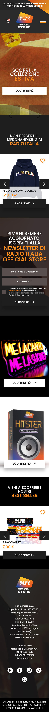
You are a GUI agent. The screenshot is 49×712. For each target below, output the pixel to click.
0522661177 (39, 705)
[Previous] (10, 115)
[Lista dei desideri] (42, 160)
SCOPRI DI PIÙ (24, 91)
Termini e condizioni (24, 637)
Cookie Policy (32, 634)
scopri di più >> (24, 383)
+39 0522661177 (26, 655)
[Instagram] (29, 670)
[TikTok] (39, 670)
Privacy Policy (16, 634)
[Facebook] (19, 670)
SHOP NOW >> (24, 203)
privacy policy (15, 290)
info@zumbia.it (24, 658)
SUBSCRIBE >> (24, 302)
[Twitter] (24, 679)
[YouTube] (10, 670)
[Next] (39, 115)
